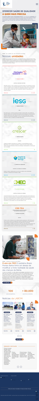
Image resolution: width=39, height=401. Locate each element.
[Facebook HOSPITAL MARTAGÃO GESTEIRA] (31, 92)
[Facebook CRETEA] (33, 228)
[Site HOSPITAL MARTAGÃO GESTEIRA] (34, 92)
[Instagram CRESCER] (34, 149)
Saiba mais (6, 149)
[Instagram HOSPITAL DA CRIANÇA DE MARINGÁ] (33, 175)
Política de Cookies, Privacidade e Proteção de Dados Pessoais (19, 388)
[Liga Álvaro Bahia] (6, 3)
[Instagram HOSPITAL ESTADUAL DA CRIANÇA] (34, 203)
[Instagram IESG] (33, 120)
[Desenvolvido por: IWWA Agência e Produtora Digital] (37, 395)
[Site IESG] (34, 120)
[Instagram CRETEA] (34, 228)
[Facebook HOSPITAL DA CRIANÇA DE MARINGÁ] (31, 175)
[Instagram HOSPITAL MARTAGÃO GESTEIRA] (33, 92)
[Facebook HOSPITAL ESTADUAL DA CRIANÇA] (33, 203)
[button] (18, 336)
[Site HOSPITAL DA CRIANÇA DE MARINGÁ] (34, 175)
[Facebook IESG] (31, 120)
